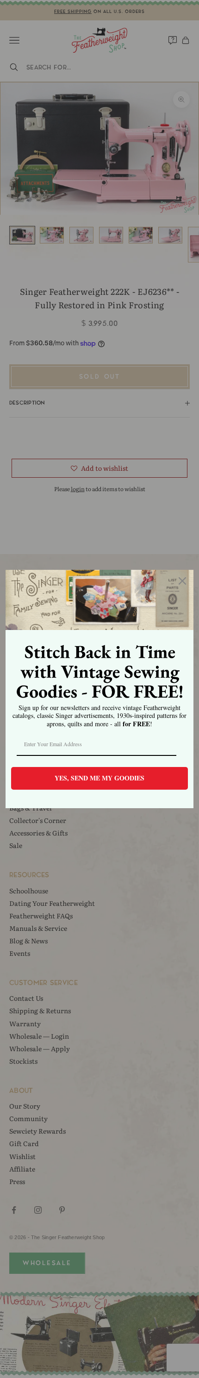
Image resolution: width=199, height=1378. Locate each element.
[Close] (182, 581)
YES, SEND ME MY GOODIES (99, 778)
